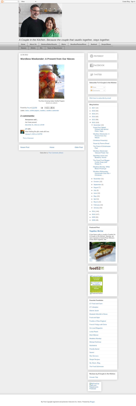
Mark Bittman (93, 335)
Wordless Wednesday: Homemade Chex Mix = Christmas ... (102, 173)
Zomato (92, 377)
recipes (99, 291)
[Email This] (46, 108)
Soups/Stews (106, 44)
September (97, 184)
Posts (94, 87)
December (97, 125)
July (95, 190)
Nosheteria (93, 345)
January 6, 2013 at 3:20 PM (33, 134)
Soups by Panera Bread (101, 143)
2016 (94, 111)
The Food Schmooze (96, 366)
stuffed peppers (34, 110)
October (96, 181)
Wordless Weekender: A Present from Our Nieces (101, 135)
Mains (64, 44)
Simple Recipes (94, 359)
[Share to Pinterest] (54, 108)
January (96, 208)
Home (23, 44)
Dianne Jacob (94, 310)
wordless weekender (52, 110)
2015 (94, 114)
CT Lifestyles (93, 307)
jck (26, 129)
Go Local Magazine (96, 328)
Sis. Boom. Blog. (95, 363)
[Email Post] (41, 107)
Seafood (94, 44)
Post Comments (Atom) (56, 153)
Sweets (23, 48)
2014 (94, 116)
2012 (94, 122)
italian (27, 110)
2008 (94, 220)
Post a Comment (28, 138)
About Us (33, 44)
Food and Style (94, 317)
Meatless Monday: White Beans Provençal (101, 167)
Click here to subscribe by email (100, 98)
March (96, 202)
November (97, 179)
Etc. (41, 48)
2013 (94, 119)
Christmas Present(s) (100, 140)
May (95, 196)
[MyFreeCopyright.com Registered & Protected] (94, 389)
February (97, 205)
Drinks (33, 48)
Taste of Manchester (54, 48)
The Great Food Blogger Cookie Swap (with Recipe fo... (101, 162)
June (95, 193)
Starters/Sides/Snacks (49, 44)
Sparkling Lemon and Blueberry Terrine (100, 156)
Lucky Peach (93, 331)
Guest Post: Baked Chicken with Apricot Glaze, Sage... (100, 129)
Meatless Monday (95, 338)
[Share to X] (50, 108)
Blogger (92, 402)
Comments (96, 90)
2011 (93, 211)
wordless (43, 110)
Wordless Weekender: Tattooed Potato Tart (100, 152)
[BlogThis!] (48, 108)
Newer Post (24, 147)
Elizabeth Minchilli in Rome (98, 314)
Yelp (96, 377)
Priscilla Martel (94, 349)
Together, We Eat (96, 231)
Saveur (91, 352)
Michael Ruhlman (95, 342)
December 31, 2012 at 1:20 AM (34, 125)
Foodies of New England (97, 321)
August (96, 187)
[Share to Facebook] (52, 108)
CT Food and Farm (95, 303)
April (95, 199)
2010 (94, 214)
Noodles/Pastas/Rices (78, 44)
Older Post (79, 147)
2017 (94, 108)
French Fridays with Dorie (98, 324)
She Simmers (93, 356)
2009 (94, 217)
